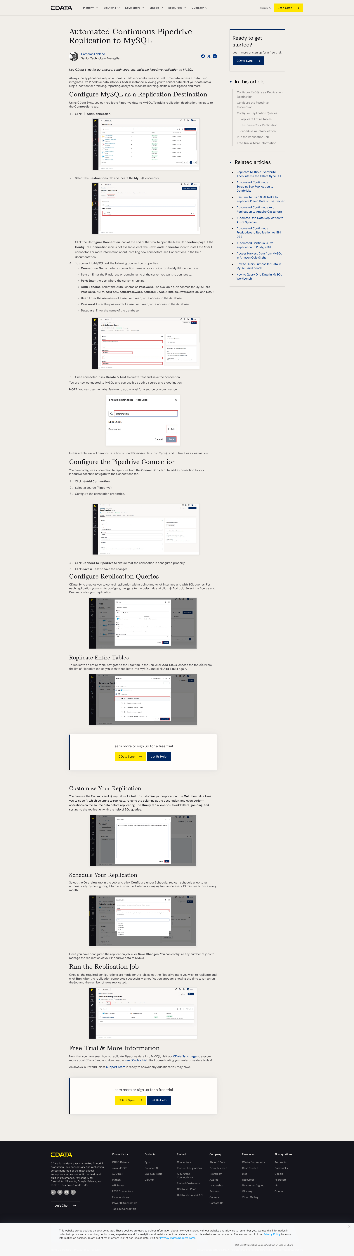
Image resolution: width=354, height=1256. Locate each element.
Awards (213, 1179)
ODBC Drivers (120, 1162)
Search (264, 7)
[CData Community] (73, 1192)
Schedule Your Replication (258, 131)
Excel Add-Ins (120, 1197)
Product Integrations (189, 1168)
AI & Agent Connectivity (185, 1175)
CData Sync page (185, 1056)
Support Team (115, 1067)
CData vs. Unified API (189, 1195)
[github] (66, 1192)
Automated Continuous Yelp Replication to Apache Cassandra (259, 209)
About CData (217, 1162)
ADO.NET (117, 1173)
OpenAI (279, 1191)
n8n (277, 1185)
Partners (214, 1191)
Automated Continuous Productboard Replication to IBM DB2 (259, 232)
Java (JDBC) (119, 1168)
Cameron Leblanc (93, 54)
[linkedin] (53, 1192)
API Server (118, 1185)
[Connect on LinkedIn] (215, 56)
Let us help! (159, 756)
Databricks (281, 1168)
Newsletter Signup (253, 1185)
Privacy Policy (271, 1234)
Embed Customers (188, 1183)
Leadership (216, 1185)
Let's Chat (285, 8)
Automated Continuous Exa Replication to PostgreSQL (255, 245)
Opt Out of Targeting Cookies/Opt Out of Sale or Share (264, 1244)
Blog (244, 1173)
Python (116, 1179)
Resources (248, 1179)
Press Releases (218, 1168)
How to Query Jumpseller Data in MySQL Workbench (259, 266)
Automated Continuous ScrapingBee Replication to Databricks (255, 186)
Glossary (247, 1191)
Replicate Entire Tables (256, 119)
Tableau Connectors (124, 1208)
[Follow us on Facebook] (203, 56)
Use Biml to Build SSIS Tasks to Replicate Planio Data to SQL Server (260, 199)
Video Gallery (250, 1197)
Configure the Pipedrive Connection (253, 105)
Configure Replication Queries (257, 113)
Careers (214, 1197)
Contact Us (216, 1203)
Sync (147, 1162)
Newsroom (215, 1173)
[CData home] (64, 8)
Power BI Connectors (124, 1203)
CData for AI (199, 8)
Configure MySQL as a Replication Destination (259, 94)
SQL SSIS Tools (153, 1173)
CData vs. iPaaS (186, 1189)
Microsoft (280, 1179)
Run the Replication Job (253, 137)
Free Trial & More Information (256, 143)
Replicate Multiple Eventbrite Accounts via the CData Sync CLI (259, 174)
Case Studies (250, 1168)
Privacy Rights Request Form (177, 1237)
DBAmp (149, 1179)
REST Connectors (122, 1191)
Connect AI (151, 1168)
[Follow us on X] (209, 56)
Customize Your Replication (258, 125)
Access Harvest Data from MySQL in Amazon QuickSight (259, 255)
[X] (60, 1192)
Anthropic (281, 1162)
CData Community (253, 1162)
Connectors (184, 1162)
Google (279, 1173)
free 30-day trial (135, 1060)
